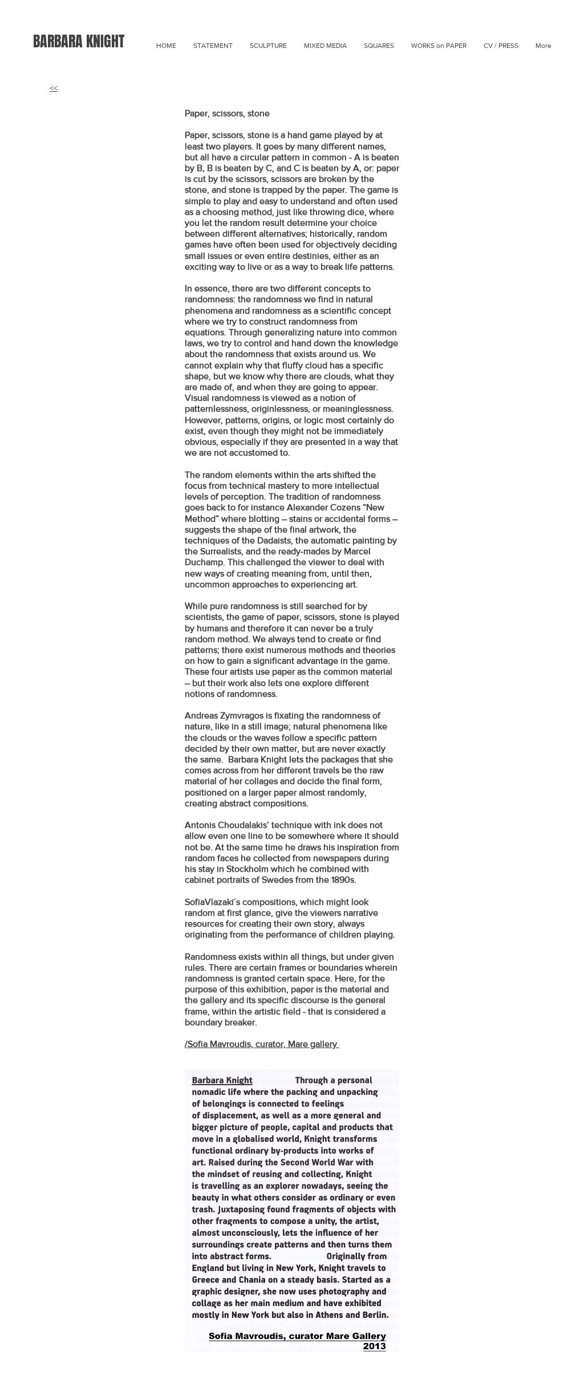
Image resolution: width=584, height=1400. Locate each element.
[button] (325, 45)
